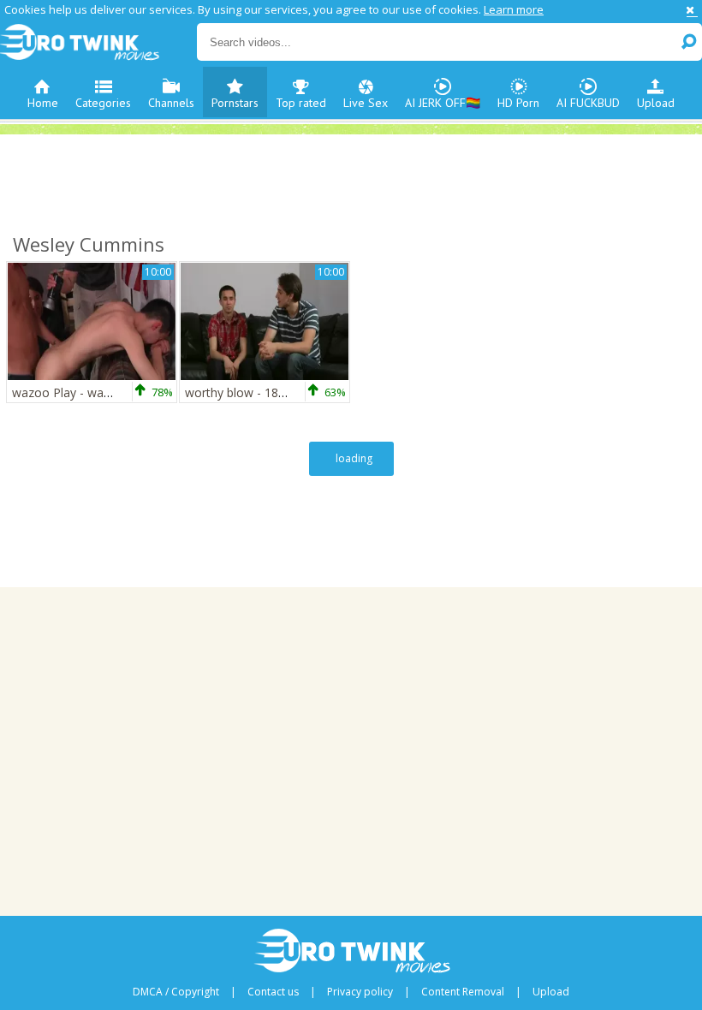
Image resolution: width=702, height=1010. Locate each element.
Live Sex (365, 102)
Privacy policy (360, 992)
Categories (103, 102)
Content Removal (462, 992)
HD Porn (518, 102)
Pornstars (235, 102)
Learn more (514, 9)
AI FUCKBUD (588, 102)
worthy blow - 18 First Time (261, 392)
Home (42, 102)
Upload (656, 102)
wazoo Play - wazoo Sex (80, 392)
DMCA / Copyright (176, 992)
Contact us (273, 992)
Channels (171, 102)
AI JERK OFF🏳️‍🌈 (442, 102)
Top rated (301, 102)
